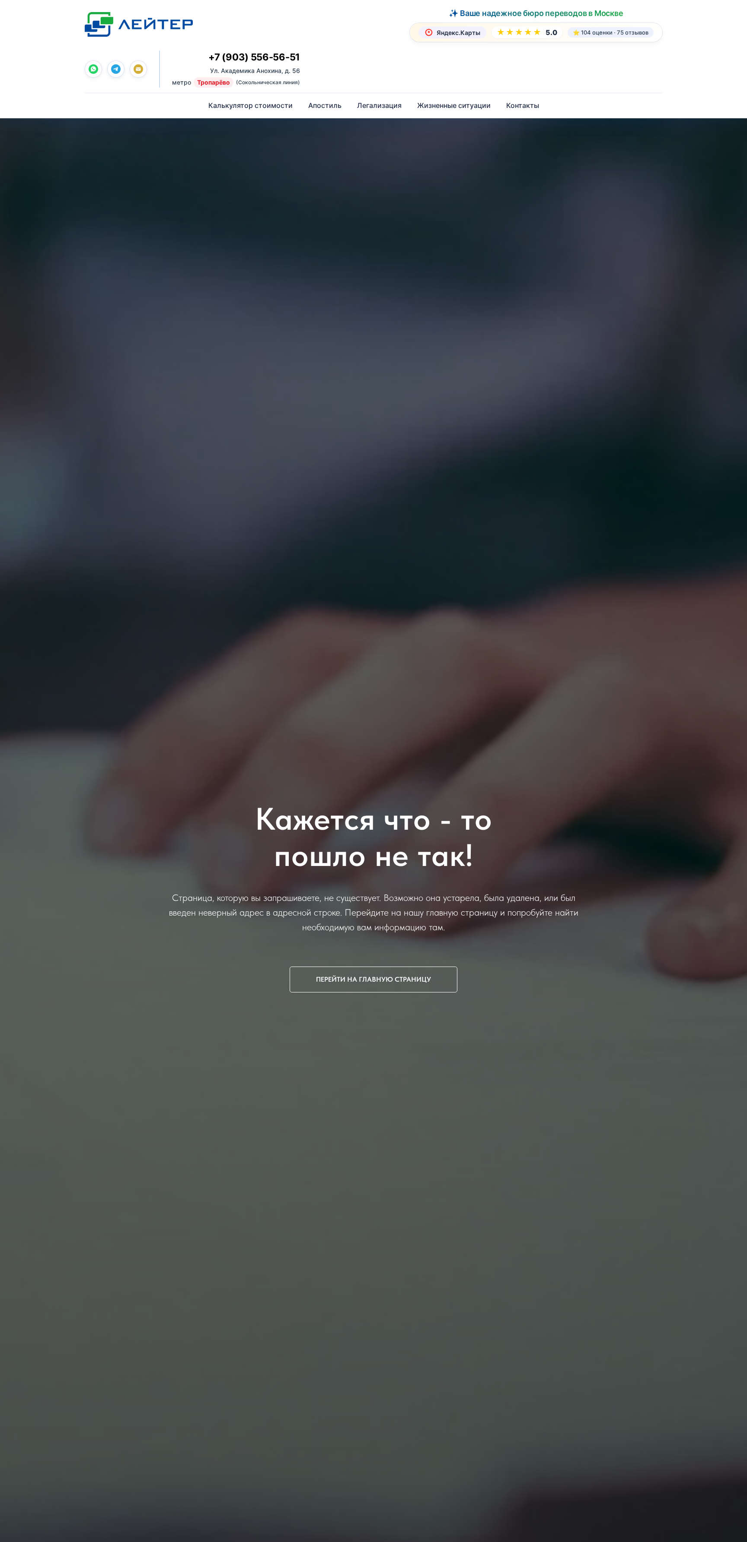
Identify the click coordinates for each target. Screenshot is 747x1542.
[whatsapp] (93, 69)
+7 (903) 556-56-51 (254, 57)
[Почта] (138, 69)
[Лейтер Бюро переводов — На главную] (139, 24)
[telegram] (115, 69)
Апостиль (325, 105)
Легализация (379, 105)
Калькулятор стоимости (250, 105)
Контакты (522, 105)
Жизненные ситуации (454, 105)
